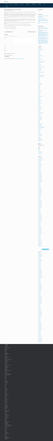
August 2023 (39, 161)
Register (39, 149)
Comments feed (40, 152)
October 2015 (39, 327)
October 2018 (39, 192)
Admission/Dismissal (40, 49)
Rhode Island (39, 125)
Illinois (39, 88)
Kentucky (6, 392)
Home (6, 4)
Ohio (38, 114)
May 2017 (39, 211)
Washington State (40, 139)
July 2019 (39, 278)
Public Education (7, 417)
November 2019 (40, 180)
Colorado (39, 65)
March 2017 (39, 213)
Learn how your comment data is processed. (19, 58)
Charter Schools (10, 28)
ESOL (39, 77)
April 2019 (39, 186)
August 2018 (39, 290)
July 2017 (39, 304)
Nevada (6, 404)
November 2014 (40, 339)
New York (39, 110)
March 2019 (39, 187)
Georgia (39, 86)
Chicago (39, 63)
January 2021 (39, 174)
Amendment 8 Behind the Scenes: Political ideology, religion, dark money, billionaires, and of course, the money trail (43, 35)
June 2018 (39, 197)
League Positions (40, 96)
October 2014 (39, 340)
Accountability (34, 4)
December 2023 (40, 254)
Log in (39, 150)
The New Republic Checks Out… (9, 31)
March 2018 (39, 200)
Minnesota (39, 102)
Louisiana (39, 98)
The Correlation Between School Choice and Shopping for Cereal (43, 28)
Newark (39, 111)
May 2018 (39, 198)
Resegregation (40, 124)
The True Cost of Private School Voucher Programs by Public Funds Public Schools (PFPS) (43, 20)
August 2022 (39, 165)
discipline (39, 74)
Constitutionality (7, 367)
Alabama (39, 51)
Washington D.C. (40, 138)
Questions (39, 120)
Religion (39, 122)
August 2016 (39, 316)
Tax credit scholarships (41, 127)
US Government (40, 135)
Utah (38, 136)
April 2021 (39, 266)
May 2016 (39, 224)
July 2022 (39, 166)
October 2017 (39, 205)
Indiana (39, 89)
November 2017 (40, 204)
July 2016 (39, 222)
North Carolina (40, 113)
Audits (39, 53)
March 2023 (39, 163)
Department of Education (41, 72)
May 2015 (39, 237)
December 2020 (40, 175)
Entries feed (39, 151)
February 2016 (40, 227)
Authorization (39, 54)
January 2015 (39, 241)
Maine (39, 99)
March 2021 (39, 267)
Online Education (40, 116)
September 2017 (40, 302)
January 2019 (39, 189)
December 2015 (40, 229)
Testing (6, 429)
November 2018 (40, 191)
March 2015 (39, 239)
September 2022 (40, 164)
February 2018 (40, 201)
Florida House (40, 83)
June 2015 (39, 236)
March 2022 (39, 169)
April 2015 (39, 238)
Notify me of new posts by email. (8, 55)
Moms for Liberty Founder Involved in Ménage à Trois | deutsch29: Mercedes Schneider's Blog (43, 41)
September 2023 (40, 255)
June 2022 (39, 167)
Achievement (7, 28)
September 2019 (40, 181)
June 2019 (39, 279)
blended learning (40, 55)
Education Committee (40, 76)
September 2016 (40, 315)
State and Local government (41, 126)
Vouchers (7, 6)
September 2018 (40, 193)
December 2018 (40, 190)
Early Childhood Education (41, 75)
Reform (39, 121)
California (6, 356)
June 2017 (39, 210)
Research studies (14, 28)
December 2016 (40, 216)
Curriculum (6, 368)
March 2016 (39, 226)
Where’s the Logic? (40, 17)
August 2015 (39, 234)
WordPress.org (40, 153)
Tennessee (6, 428)
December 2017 (40, 203)
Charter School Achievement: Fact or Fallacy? (12, 9)
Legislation (39, 97)
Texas (39, 132)
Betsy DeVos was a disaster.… (32, 31)
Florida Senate (40, 84)
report (7, 19)
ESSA (39, 78)
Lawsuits (6, 393)
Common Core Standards (41, 66)
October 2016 (39, 314)
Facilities (39, 4)
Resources (22, 4)
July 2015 (39, 235)
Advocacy (39, 50)
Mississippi (39, 103)
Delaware (39, 71)
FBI (5, 379)
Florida (5, 380)
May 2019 (39, 185)
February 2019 (40, 188)
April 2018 (39, 199)
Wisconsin (39, 140)
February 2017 (40, 214)
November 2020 (40, 176)
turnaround (39, 133)
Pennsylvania (6, 416)
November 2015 (40, 230)
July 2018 (39, 291)
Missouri (6, 403)
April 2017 (39, 212)
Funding (39, 85)
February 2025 (40, 253)
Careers (39, 60)
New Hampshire (7, 405)
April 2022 (39, 168)
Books (5, 355)
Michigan (39, 101)
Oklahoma (39, 115)
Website (5, 50)
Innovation (39, 90)
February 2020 (40, 177)
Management (16, 4)
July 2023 (39, 162)
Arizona (39, 52)
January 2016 (39, 228)
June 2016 (39, 223)
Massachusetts (40, 100)
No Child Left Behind (40, 112)
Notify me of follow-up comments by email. (10, 53)
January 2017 (39, 215)
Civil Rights (39, 64)
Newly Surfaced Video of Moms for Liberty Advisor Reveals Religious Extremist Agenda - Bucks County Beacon (43, 33)
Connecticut (39, 67)
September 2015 (40, 328)
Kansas (6, 391)
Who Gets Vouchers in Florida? (42, 18)
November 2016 (40, 217)
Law (44, 4)
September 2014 (40, 341)
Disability (39, 73)
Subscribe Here (45, 249)
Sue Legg (11, 10)
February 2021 (40, 173)
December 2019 (40, 179)
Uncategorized (40, 134)
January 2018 (39, 202)
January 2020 (39, 178)
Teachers (39, 128)
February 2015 (40, 240)
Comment (5, 37)
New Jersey (39, 108)
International (39, 91)
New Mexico (39, 109)
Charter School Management (41, 61)
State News (27, 4)
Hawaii (39, 87)
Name (5, 45)
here (6, 26)
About (11, 4)
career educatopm (40, 59)
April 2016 (39, 225)
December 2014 (40, 242)
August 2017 (39, 303)
